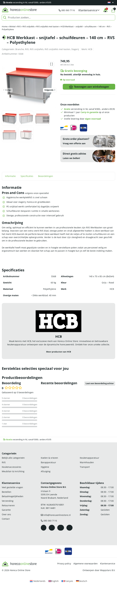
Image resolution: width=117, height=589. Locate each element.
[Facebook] (43, 528)
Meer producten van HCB (58, 351)
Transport (85, 466)
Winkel (12, 26)
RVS (19, 26)
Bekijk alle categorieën (13, 457)
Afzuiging (45, 471)
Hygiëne (45, 466)
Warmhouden (87, 462)
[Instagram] (52, 528)
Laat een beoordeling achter (100, 383)
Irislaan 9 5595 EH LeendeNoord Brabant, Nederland (54, 494)
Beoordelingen (45, 176)
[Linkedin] (69, 528)
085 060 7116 (68, 10)
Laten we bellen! (71, 158)
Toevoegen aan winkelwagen (91, 86)
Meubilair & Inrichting (13, 471)
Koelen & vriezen (49, 457)
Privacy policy (64, 563)
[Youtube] (60, 528)
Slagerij (75, 49)
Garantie (6, 509)
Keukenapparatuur (89, 457)
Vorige (8, 90)
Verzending (7, 500)
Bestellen (6, 491)
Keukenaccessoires (11, 466)
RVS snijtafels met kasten (47, 26)
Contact (6, 518)
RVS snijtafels (28, 26)
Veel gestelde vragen (12, 487)
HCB (90, 49)
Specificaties (27, 176)
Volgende (48, 90)
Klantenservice (107, 563)
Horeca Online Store (20, 570)
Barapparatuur (48, 462)
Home (4, 26)
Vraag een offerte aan (74, 143)
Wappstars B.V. (107, 570)
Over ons (6, 514)
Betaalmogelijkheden (12, 496)
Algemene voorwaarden (85, 563)
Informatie (10, 176)
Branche (19, 49)
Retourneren (8, 505)
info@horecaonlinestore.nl (57, 514)
